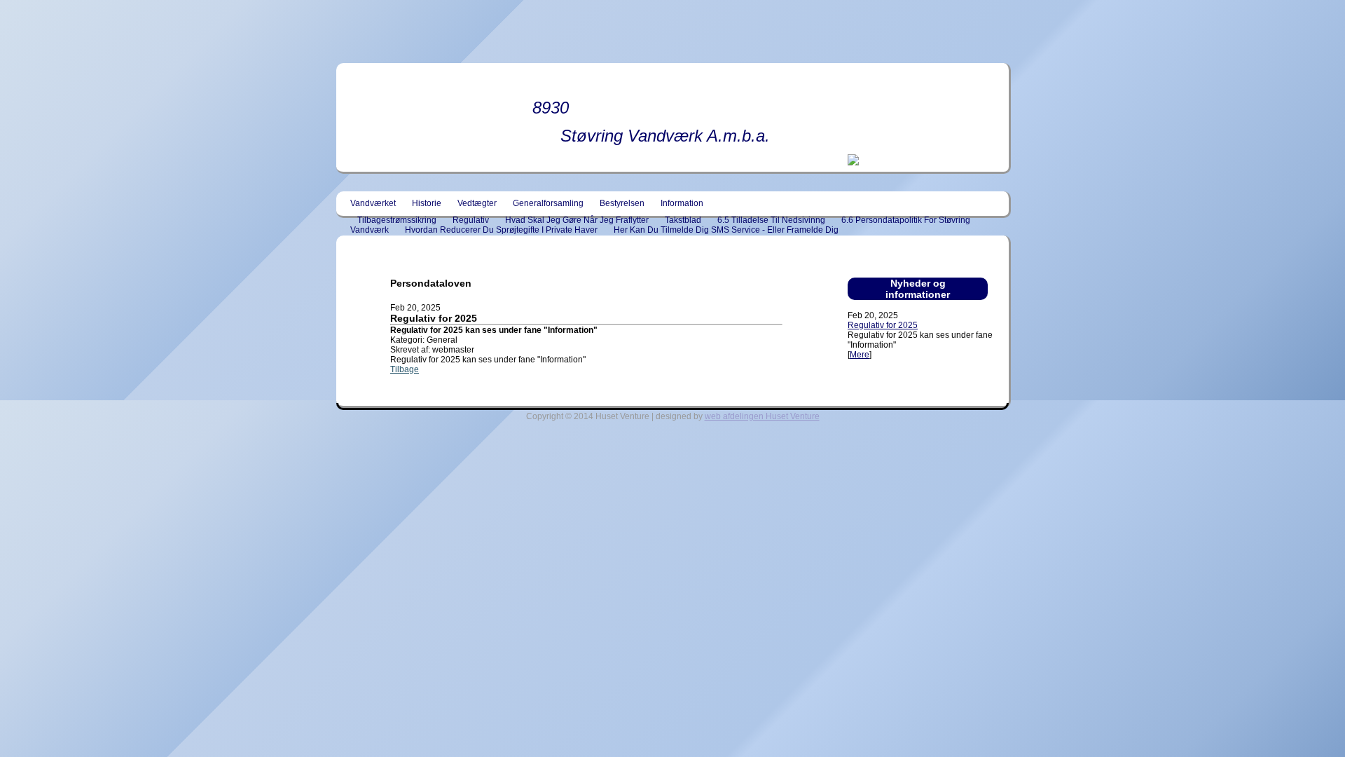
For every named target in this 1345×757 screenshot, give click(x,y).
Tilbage (404, 369)
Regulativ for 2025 (883, 325)
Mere (859, 355)
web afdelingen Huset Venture (762, 416)
